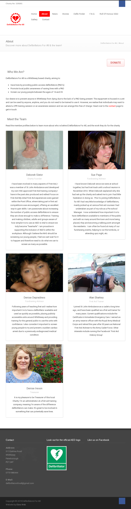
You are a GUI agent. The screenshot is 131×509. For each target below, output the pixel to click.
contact (112, 106)
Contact (45, 19)
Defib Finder (79, 14)
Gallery (34, 19)
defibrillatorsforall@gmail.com (20, 483)
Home (34, 14)
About (44, 14)
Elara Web (21, 504)
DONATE (116, 62)
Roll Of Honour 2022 (109, 14)
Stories (65, 14)
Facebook (122, 3)
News (55, 14)
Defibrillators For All (108, 43)
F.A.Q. (92, 14)
